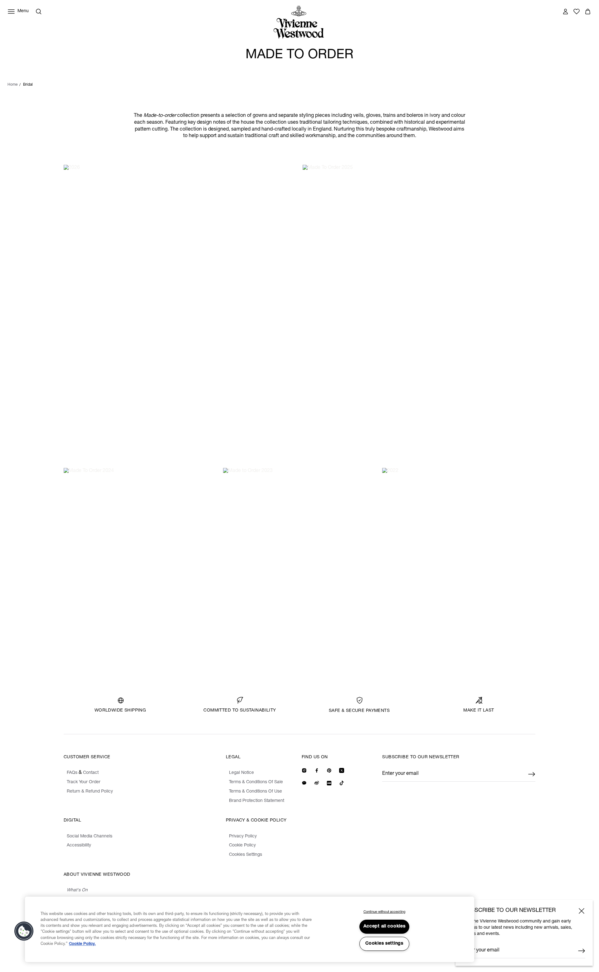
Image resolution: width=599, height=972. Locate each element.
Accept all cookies (384, 926)
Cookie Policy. (82, 944)
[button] (24, 931)
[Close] (581, 911)
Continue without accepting (384, 912)
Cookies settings (384, 943)
